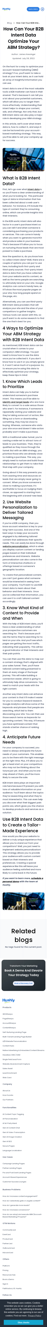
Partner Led (7, 1243)
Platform (6, 1266)
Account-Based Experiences (15, 1177)
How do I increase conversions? (16, 1210)
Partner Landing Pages (12, 1168)
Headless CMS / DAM (11, 1055)
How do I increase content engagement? (20, 1196)
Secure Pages (9, 1146)
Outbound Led (9, 1248)
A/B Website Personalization (15, 1041)
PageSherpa (8, 1018)
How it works (8, 1095)
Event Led (7, 1234)
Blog (9, 23)
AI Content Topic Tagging (13, 1114)
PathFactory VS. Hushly (12, 1288)
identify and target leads (16, 402)
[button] (42, 9)
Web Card (7, 1077)
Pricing (5, 1270)
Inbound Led (8, 1252)
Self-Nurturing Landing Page (14, 1032)
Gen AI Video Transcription (14, 1132)
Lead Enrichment (10, 1073)
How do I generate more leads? (16, 1205)
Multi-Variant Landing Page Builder (17, 1037)
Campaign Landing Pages (14, 1163)
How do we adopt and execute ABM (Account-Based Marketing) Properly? (22, 1215)
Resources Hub (9, 1275)
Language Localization (12, 1150)
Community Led (9, 1230)
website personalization (15, 546)
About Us (6, 1090)
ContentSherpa (9, 1027)
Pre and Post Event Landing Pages (17, 1172)
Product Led (8, 1239)
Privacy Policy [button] (34, 1316)
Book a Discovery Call (23, 983)
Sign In (5, 1284)
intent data (34, 189)
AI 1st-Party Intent (10, 1123)
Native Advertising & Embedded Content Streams (23, 1050)
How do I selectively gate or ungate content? (21, 1201)
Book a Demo (8, 1279)
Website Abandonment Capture (16, 1064)
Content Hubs (8, 1046)
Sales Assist (8, 1068)
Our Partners (8, 1099)
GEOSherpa (8, 1014)
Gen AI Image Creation (12, 1137)
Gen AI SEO (7, 1141)
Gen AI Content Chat (11, 1128)
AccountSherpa (9, 1023)
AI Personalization (10, 1119)
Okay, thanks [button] (23, 1322)
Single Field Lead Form (12, 1059)
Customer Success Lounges (14, 1181)
